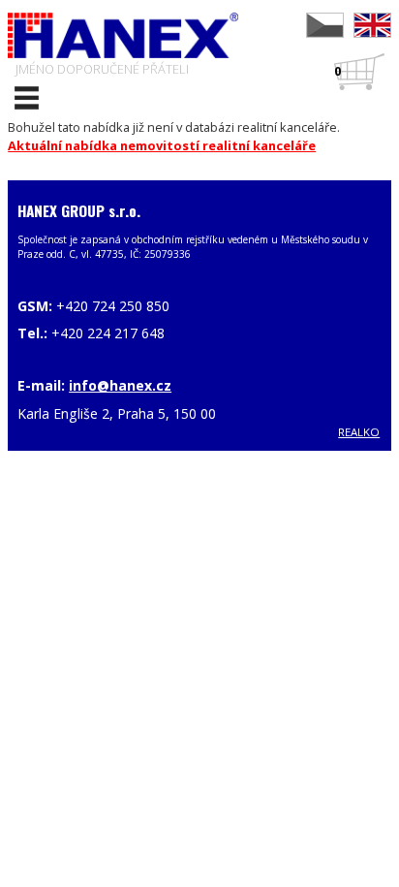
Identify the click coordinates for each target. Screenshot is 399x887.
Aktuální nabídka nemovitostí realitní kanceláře (162, 145)
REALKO (359, 432)
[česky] (325, 25)
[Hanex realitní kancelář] (122, 35)
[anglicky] (372, 25)
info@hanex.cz (120, 385)
